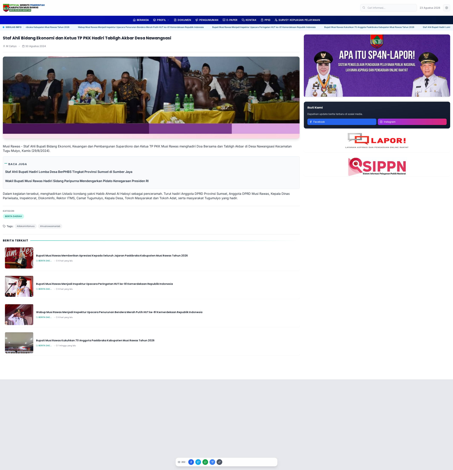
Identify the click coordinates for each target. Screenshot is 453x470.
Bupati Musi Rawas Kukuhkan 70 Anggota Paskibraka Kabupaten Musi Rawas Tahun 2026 (349, 27)
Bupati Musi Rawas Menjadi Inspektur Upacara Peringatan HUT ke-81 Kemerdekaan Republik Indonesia (244, 27)
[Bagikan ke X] (198, 462)
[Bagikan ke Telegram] (212, 462)
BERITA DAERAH (13, 216)
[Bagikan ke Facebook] (191, 462)
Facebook (319, 121)
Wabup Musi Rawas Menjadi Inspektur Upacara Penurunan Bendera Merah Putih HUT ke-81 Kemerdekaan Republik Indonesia (121, 27)
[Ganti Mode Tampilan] (446, 7)
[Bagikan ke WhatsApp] (205, 462)
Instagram (389, 121)
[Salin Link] (219, 462)
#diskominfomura (26, 226)
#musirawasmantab (50, 226)
